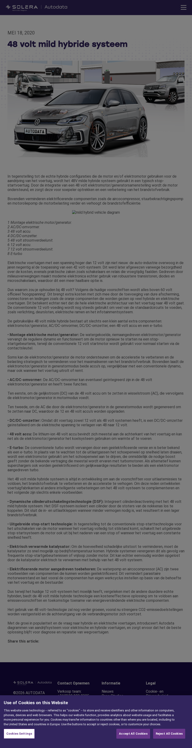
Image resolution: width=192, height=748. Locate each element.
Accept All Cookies (133, 733)
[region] (96, 721)
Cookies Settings (19, 733)
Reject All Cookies (169, 733)
